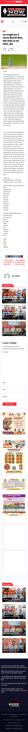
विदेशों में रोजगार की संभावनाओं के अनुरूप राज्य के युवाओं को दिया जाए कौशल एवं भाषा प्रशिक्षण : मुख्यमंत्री (13, 315)
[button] (23, 21)
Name (4, 382)
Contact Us (18, 719)
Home (4, 719)
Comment (6, 352)
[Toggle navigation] (12, 22)
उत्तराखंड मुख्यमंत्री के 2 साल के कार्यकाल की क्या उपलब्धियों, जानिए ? (8, 262)
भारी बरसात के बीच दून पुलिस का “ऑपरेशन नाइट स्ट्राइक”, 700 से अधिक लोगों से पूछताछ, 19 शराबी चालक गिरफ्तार (14, 690)
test (19, 722)
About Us (9, 719)
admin (11, 48)
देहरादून (4, 31)
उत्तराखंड (5, 310)
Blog (13, 719)
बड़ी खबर (12, 310)
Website (5, 396)
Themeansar (14, 716)
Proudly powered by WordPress (9, 714)
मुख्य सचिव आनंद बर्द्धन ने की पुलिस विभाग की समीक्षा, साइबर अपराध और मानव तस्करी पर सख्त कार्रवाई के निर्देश (13, 299)
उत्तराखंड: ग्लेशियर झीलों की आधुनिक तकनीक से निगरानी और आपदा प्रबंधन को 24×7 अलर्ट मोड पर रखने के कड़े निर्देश (14, 332)
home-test (14, 722)
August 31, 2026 (9, 599)
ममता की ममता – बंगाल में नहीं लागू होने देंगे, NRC (14, 725)
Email (4, 389)
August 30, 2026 (9, 633)
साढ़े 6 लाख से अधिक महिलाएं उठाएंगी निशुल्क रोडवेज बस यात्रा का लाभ (13, 648)
